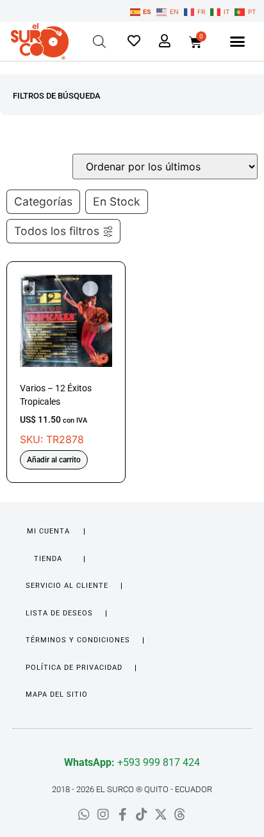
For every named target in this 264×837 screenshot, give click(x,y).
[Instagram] (103, 814)
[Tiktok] (141, 814)
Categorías (43, 201)
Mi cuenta (48, 531)
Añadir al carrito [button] (54, 459)
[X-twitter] (160, 814)
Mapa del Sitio (57, 694)
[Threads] (180, 814)
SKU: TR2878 (56, 414)
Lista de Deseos (59, 613)
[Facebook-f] (122, 814)
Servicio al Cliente (67, 585)
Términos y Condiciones (78, 640)
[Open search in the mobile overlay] (99, 41)
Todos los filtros (56, 231)
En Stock (116, 201)
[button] (237, 41)
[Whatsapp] (84, 814)
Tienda (48, 559)
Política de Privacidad (74, 667)
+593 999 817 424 (132, 762)
